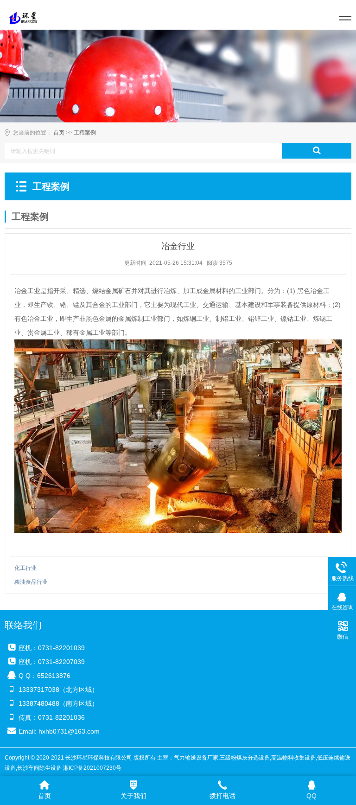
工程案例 (85, 132)
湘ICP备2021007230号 (92, 768)
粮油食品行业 (31, 582)
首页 (58, 132)
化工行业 (25, 568)
